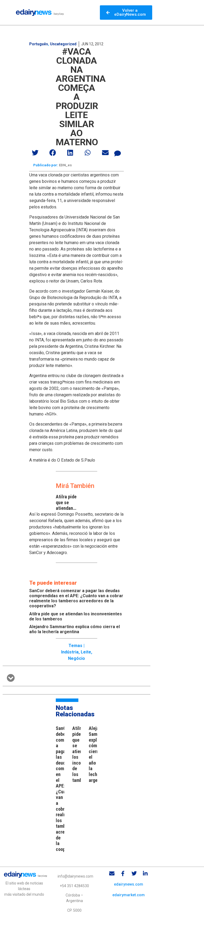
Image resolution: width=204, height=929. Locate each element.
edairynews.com (128, 884)
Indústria (70, 652)
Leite (86, 652)
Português (38, 44)
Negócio (76, 658)
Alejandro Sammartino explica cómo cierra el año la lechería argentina (74, 629)
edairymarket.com (128, 895)
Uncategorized (63, 44)
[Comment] (117, 153)
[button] (35, 153)
